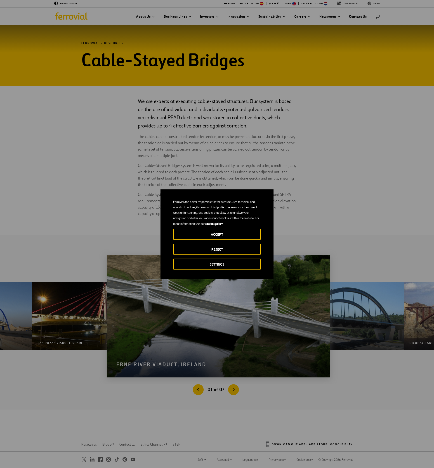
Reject (217, 249)
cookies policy (214, 223)
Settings (217, 264)
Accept (217, 234)
